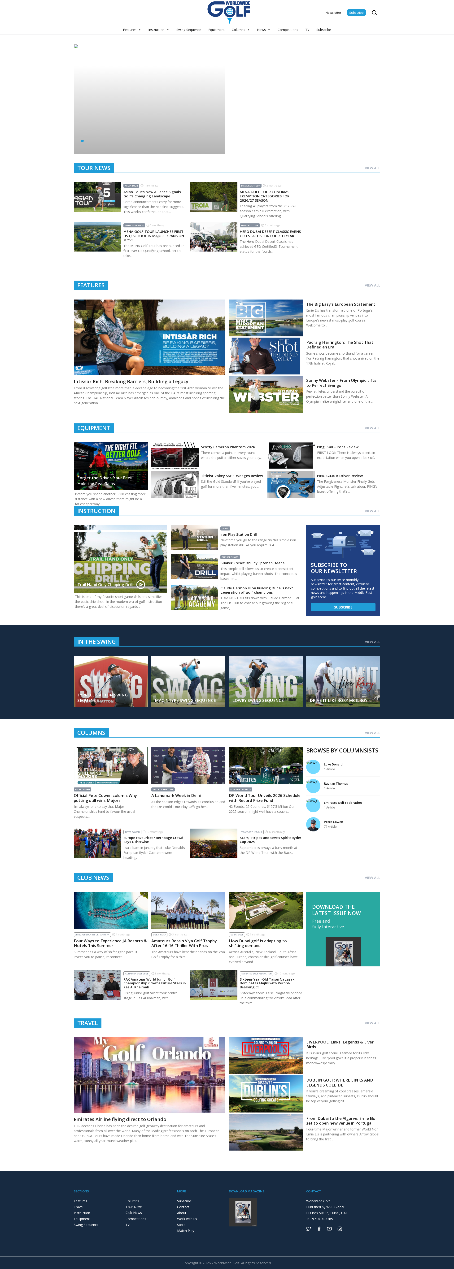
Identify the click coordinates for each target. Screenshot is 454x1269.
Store (181, 1224)
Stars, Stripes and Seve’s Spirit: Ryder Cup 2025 (270, 839)
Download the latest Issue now (336, 910)
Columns (238, 29)
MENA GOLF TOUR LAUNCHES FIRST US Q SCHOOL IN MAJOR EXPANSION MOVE (153, 235)
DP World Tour (249, 225)
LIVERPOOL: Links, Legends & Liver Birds (340, 1044)
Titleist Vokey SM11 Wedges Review (232, 475)
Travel (78, 1207)
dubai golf (159, 934)
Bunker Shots (230, 557)
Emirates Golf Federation (256, 973)
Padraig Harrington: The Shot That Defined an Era (339, 344)
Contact (183, 1207)
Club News (134, 1212)
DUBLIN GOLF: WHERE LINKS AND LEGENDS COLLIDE (339, 1082)
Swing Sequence (188, 29)
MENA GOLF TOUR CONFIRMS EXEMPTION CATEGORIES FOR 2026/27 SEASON (264, 196)
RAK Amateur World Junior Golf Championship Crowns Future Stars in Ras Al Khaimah (154, 983)
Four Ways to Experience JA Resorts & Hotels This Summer (110, 943)
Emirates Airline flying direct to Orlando (120, 1119)
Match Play (185, 1230)
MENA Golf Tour (250, 185)
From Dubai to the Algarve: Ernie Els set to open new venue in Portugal (340, 1121)
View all (372, 168)
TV (307, 29)
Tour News (134, 1206)
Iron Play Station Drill (238, 534)
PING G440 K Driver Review (340, 475)
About (181, 1213)
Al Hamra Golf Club (136, 973)
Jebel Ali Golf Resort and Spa (92, 934)
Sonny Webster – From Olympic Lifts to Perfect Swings (341, 383)
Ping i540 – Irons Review (337, 446)
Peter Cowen (82, 789)
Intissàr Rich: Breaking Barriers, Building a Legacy (131, 381)
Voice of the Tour (163, 789)
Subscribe (356, 12)
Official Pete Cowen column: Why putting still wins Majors (105, 798)
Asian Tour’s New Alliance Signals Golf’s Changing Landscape (152, 193)
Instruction (156, 29)
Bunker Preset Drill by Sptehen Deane (252, 563)
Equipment (216, 29)
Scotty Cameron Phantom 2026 (228, 446)
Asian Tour (131, 185)
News (261, 29)
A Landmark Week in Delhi (176, 795)
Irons (225, 528)
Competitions (288, 29)
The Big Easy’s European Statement (340, 304)
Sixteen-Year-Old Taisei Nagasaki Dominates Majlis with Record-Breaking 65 (267, 983)
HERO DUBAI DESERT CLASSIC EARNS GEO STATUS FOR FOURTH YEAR (270, 233)
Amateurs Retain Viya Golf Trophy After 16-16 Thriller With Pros (184, 943)
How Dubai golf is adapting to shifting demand (258, 943)
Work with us (187, 1219)
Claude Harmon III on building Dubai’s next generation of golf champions (256, 590)
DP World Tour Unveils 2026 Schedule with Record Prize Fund (265, 798)
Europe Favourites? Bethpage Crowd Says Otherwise (153, 839)
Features (129, 29)
